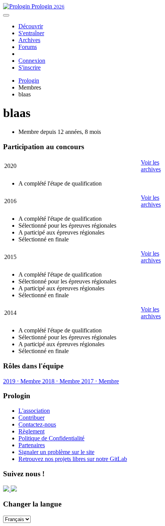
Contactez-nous (37, 424)
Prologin (47, 6)
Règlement (31, 431)
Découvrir (30, 26)
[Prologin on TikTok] (14, 489)
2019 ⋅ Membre (22, 381)
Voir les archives (151, 166)
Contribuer (31, 417)
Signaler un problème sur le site (56, 452)
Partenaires (31, 445)
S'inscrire (29, 67)
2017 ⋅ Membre (99, 381)
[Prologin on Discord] (7, 489)
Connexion (31, 60)
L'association (34, 410)
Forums (27, 47)
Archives (29, 40)
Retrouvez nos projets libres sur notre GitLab (72, 459)
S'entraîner (31, 33)
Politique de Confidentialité (51, 438)
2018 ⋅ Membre (60, 381)
